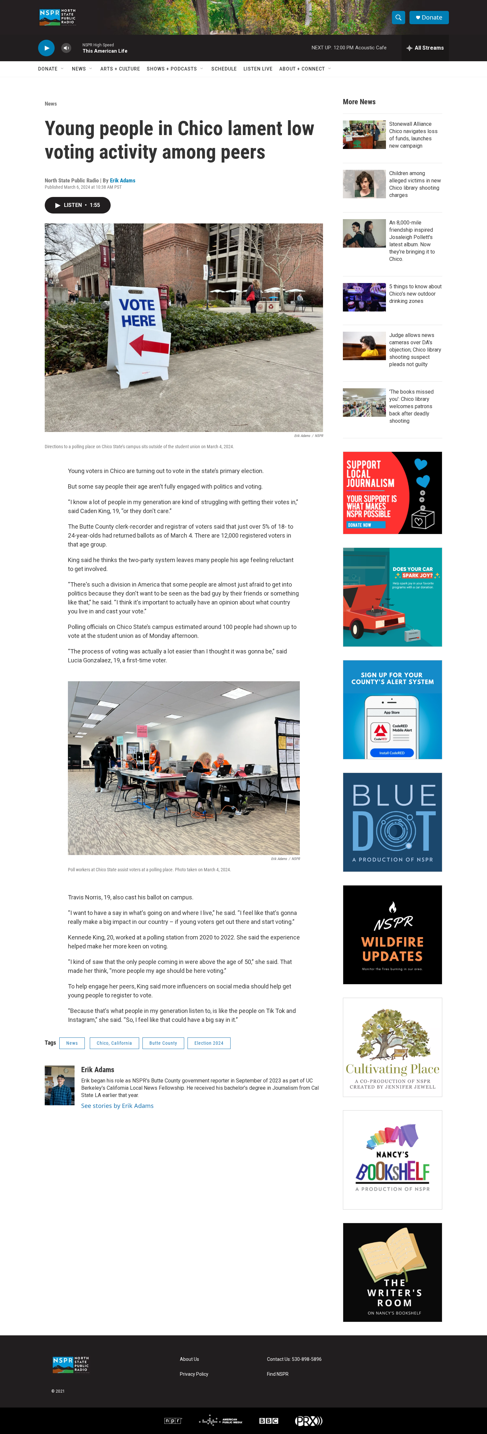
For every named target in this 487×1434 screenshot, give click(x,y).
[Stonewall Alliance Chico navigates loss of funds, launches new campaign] (364, 134)
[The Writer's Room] (392, 1272)
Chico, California (114, 1043)
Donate (432, 17)
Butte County (163, 1043)
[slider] (77, 47)
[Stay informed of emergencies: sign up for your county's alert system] (392, 709)
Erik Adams (122, 180)
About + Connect (302, 69)
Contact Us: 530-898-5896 (294, 1359)
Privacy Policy (194, 1374)
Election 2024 (209, 1043)
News (79, 69)
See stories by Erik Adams (117, 1106)
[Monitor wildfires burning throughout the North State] (392, 934)
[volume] (66, 48)
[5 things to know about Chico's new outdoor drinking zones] (364, 297)
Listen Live (258, 69)
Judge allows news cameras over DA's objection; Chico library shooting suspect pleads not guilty (415, 349)
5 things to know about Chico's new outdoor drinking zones (415, 293)
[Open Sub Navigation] (62, 69)
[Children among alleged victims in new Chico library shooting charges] (364, 184)
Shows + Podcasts (172, 69)
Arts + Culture (120, 69)
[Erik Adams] (60, 1085)
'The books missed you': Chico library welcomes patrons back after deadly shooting (411, 406)
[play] (46, 48)
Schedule (224, 69)
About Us (189, 1359)
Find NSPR (278, 1374)
